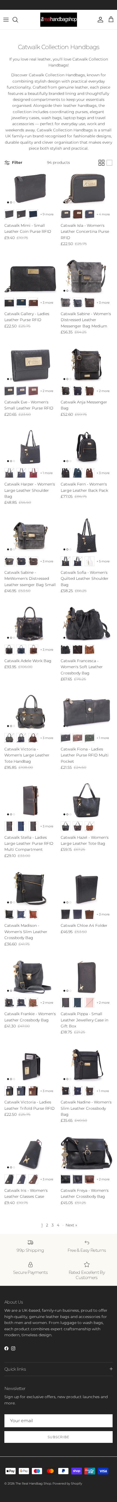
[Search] (18, 20)
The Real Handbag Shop (33, 1483)
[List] (109, 162)
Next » (71, 1225)
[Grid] (101, 162)
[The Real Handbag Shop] (58, 20)
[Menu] (6, 20)
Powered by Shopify (67, 1483)
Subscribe (58, 1437)
